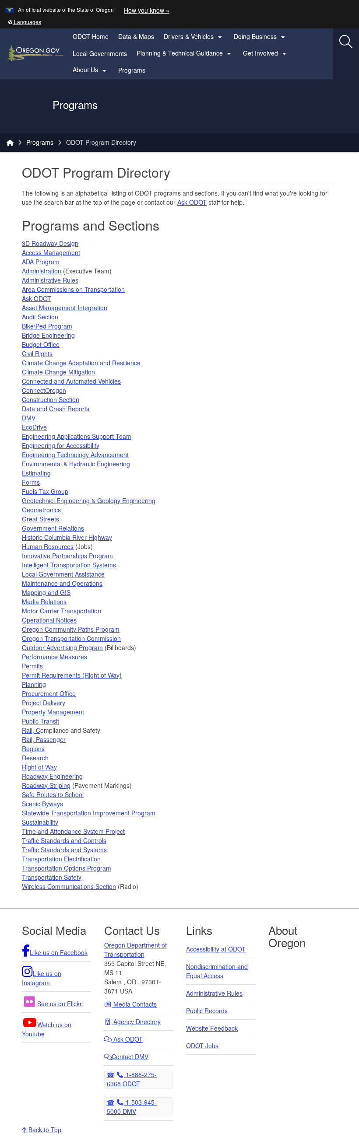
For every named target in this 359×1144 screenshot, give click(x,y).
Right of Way (39, 767)
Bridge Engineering (48, 335)
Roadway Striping (46, 785)
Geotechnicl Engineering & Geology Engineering (88, 500)
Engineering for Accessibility (60, 445)
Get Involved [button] (266, 53)
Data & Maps (136, 36)
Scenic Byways (42, 803)
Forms (31, 482)
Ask (127, 1039)
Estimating (36, 473)
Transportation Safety (51, 877)
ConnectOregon (44, 390)
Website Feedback (212, 1028)
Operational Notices (49, 620)
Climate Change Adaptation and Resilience (81, 362)
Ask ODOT (192, 202)
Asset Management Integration (64, 307)
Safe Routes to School (53, 794)
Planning (34, 684)
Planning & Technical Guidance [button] (185, 53)
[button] (24, 21)
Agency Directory (136, 1021)
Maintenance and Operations (62, 583)
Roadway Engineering (52, 776)
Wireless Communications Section (69, 886)
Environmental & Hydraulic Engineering (76, 463)
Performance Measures (54, 656)
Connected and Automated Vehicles (71, 381)
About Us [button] (91, 70)
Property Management (53, 711)
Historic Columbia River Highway (67, 537)
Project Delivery (43, 702)
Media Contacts (134, 1004)
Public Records (207, 1010)
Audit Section (40, 316)
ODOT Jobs (202, 1045)
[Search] (346, 41)
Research (35, 757)
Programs (131, 70)
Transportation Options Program (66, 868)
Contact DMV (130, 1056)
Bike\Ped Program (47, 326)
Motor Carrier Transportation (61, 610)
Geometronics (41, 509)
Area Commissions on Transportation (73, 289)
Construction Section (50, 399)
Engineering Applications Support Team (76, 436)
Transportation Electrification (61, 858)
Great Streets (40, 518)
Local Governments (100, 53)
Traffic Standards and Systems (64, 849)
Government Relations (53, 528)
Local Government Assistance (63, 574)
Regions (33, 748)
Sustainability (40, 822)
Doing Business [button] (260, 37)
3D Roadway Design (50, 243)
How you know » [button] (146, 10)
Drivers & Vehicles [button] (194, 37)
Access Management (51, 252)
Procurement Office (49, 693)
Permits (32, 665)
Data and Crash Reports (55, 408)
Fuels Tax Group (45, 491)
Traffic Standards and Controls (64, 840)
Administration (41, 270)
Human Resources (48, 546)
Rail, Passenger (44, 739)
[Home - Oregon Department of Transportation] (10, 142)
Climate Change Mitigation (58, 371)
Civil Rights (37, 353)
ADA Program (41, 261)
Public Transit (40, 721)
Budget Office (41, 344)
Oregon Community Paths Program (71, 629)
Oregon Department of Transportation (135, 950)
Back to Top (44, 1129)
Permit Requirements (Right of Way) (72, 675)
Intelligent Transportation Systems (69, 564)
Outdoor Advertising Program (62, 647)
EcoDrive (34, 427)
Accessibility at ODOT (216, 949)
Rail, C (31, 730)
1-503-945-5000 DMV (132, 1106)
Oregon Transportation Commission (71, 638)
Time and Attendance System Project (73, 831)
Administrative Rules (50, 280)
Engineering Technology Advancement (75, 454)
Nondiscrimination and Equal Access (217, 971)
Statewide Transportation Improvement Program (88, 812)
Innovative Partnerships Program (67, 555)
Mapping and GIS (46, 592)
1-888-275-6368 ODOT (132, 1079)
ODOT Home (91, 36)
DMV (28, 417)
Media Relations (44, 601)
